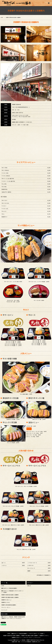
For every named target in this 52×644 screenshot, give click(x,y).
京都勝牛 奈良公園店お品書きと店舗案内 (10, 597)
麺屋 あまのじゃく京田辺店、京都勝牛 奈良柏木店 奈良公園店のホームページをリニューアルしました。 (13, 617)
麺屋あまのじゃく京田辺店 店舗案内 (19, 633)
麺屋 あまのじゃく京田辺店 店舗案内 (9, 588)
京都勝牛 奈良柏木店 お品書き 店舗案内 (11, 635)
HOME (2, 17)
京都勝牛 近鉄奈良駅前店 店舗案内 (8, 605)
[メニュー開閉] (48, 3)
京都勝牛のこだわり (5, 602)
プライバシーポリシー (6, 607)
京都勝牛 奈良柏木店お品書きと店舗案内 (10, 594)
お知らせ (29, 585)
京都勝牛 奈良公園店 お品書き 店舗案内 (29, 635)
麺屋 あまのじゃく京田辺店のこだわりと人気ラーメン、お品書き (12, 591)
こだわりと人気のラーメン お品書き (36, 633)
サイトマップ (4, 610)
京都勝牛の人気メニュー (6, 600)
